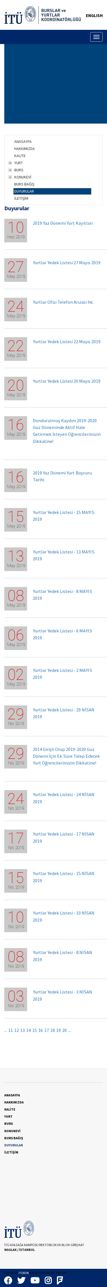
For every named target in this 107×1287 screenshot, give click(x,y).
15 (34, 1030)
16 (40, 1030)
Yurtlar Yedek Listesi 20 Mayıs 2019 (66, 381)
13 (22, 1030)
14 (28, 1030)
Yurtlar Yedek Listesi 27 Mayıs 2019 (66, 263)
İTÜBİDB (24, 1273)
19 (58, 1030)
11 (10, 1030)
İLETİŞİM (21, 198)
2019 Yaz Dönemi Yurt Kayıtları (63, 223)
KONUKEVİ (22, 177)
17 (46, 1030)
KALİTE (20, 155)
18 (52, 1030)
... (5, 1030)
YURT (18, 162)
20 (64, 1030)
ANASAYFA (23, 141)
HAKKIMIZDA (24, 148)
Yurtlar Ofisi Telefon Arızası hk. (63, 302)
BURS (18, 169)
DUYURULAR (24, 191)
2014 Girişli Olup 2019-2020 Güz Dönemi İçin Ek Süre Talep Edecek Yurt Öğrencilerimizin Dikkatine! (66, 756)
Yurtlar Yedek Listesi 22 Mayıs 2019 (66, 342)
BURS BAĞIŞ (24, 184)
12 (16, 1030)
